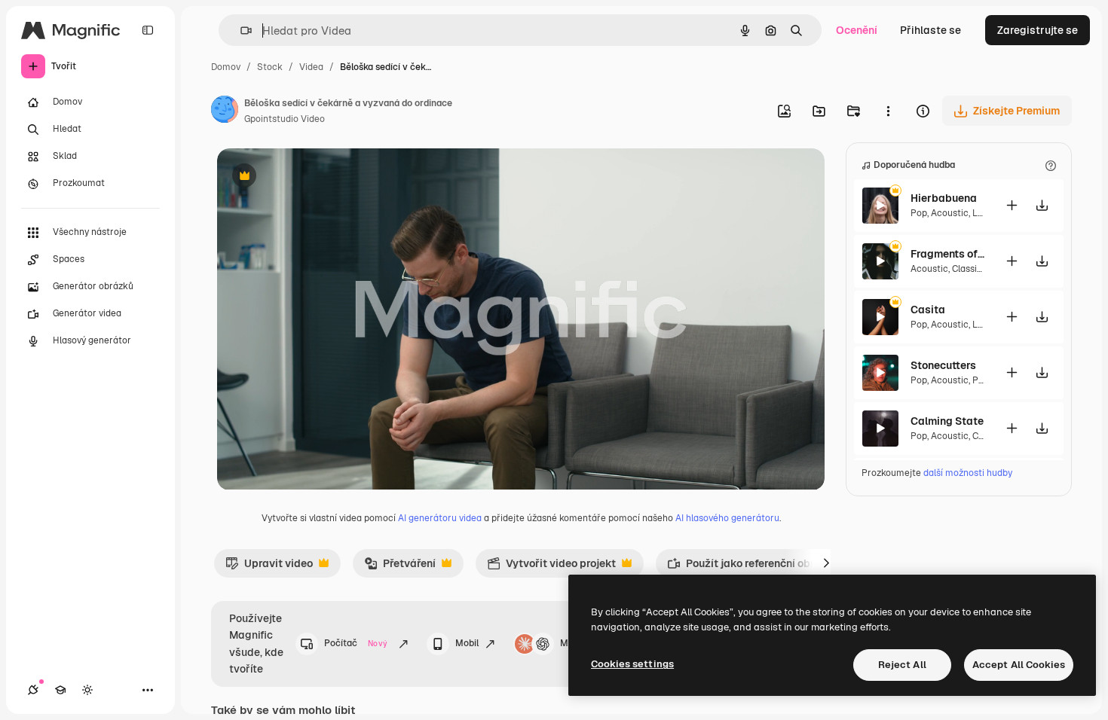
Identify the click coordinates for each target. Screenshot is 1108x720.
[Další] (826, 563)
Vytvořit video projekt (551, 567)
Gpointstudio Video (284, 119)
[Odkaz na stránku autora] (224, 111)
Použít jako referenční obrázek (753, 567)
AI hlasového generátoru (727, 518)
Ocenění (856, 30)
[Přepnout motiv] (87, 690)
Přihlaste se (930, 30)
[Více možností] (888, 111)
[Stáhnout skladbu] (1041, 205)
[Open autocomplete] (240, 30)
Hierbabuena (944, 198)
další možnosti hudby (967, 473)
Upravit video (269, 567)
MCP (570, 643)
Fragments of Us (948, 254)
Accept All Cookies (1018, 664)
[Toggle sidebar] (148, 30)
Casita (928, 309)
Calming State (947, 421)
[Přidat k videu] (1011, 205)
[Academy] (60, 690)
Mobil (467, 643)
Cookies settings (632, 663)
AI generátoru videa (440, 518)
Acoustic (950, 213)
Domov (225, 67)
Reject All (902, 664)
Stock (270, 67)
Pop (919, 213)
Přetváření (400, 567)
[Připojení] (33, 690)
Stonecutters (943, 365)
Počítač (355, 643)
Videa (311, 67)
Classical (971, 269)
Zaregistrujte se (1037, 30)
